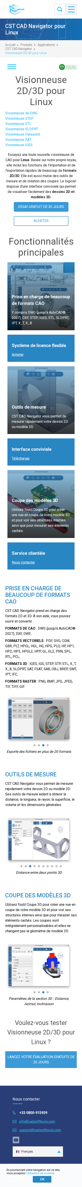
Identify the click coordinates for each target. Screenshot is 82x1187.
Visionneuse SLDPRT (21, 129)
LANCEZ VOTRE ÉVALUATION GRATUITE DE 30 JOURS (41, 1059)
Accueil (10, 45)
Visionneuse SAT (18, 140)
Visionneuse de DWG (21, 113)
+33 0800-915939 (33, 1113)
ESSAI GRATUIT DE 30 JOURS (41, 207)
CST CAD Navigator (18, 49)
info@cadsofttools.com (37, 1121)
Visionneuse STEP (19, 118)
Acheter (18, 355)
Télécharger (21, 458)
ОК (42, 1179)
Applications (46, 45)
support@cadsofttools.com (40, 1130)
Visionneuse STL (18, 124)
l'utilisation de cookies (40, 1173)
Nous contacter (23, 562)
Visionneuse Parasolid (22, 134)
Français (27, 1151)
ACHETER (41, 221)
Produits (26, 45)
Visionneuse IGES (19, 145)
